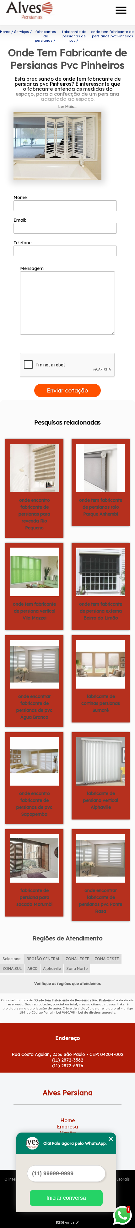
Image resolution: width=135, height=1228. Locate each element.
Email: (20, 220)
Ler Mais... (67, 106)
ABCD (32, 968)
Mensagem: (33, 268)
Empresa (67, 1126)
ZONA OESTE (106, 958)
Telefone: (24, 243)
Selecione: (12, 958)
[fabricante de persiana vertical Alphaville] (100, 761)
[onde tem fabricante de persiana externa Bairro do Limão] (100, 571)
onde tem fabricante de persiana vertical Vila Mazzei (34, 611)
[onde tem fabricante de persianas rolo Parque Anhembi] (100, 467)
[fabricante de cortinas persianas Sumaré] (100, 664)
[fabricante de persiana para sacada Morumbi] (34, 858)
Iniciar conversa (66, 1198)
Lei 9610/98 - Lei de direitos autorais (85, 1012)
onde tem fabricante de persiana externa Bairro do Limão (100, 611)
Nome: (21, 197)
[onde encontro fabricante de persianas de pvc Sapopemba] (34, 761)
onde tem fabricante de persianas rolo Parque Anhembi (100, 507)
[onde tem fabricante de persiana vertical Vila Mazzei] (34, 571)
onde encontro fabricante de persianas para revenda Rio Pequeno (34, 514)
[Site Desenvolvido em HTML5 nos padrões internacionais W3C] (67, 1222)
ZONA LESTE (77, 958)
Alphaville (52, 968)
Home (67, 1120)
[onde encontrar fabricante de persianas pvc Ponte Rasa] (100, 858)
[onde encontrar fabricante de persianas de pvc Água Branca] (34, 664)
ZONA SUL (12, 968)
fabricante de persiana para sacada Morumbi (34, 897)
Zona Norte (77, 968)
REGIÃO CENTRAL (43, 958)
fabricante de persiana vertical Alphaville (100, 800)
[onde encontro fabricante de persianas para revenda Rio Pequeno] (34, 467)
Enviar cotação (67, 390)
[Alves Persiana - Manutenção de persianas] (41, 12)
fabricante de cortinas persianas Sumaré (100, 703)
